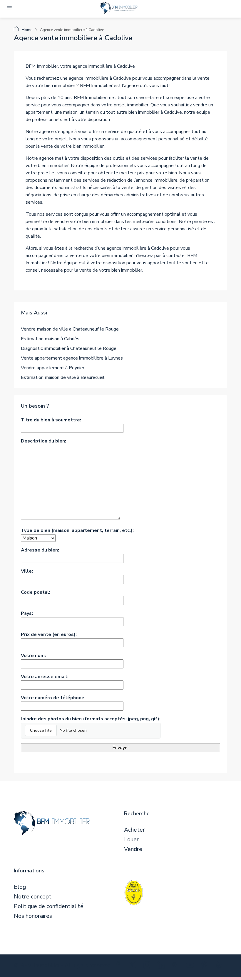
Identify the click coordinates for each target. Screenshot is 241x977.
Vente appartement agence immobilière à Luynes (72, 358)
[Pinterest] (205, 966)
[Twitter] (133, 966)
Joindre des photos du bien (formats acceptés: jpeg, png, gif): (90, 719)
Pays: (27, 613)
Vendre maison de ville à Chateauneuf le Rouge (70, 329)
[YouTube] (191, 966)
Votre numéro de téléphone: (53, 698)
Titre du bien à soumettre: (51, 420)
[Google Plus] (177, 966)
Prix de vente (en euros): (49, 634)
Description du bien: (43, 441)
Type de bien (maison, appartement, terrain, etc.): (77, 530)
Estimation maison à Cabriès (50, 339)
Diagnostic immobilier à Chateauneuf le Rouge (68, 348)
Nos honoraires (33, 916)
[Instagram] (148, 966)
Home (27, 30)
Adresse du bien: (40, 550)
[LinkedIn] (162, 966)
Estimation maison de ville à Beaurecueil (63, 377)
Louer (131, 839)
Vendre (133, 849)
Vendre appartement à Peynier (52, 368)
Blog (20, 887)
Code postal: (35, 592)
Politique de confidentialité (48, 906)
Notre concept (32, 897)
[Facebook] (119, 966)
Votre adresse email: (44, 676)
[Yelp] (220, 966)
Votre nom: (33, 655)
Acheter (134, 830)
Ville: (27, 571)
